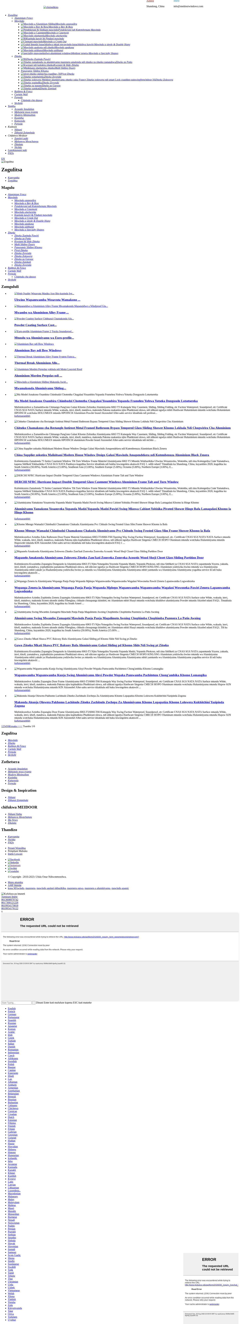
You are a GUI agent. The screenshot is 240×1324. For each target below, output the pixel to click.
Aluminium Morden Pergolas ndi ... (38, 375)
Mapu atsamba (15, 882)
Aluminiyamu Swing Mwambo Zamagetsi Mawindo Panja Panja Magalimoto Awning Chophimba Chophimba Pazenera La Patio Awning (107, 618)
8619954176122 (9, 908)
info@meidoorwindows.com (188, 6)
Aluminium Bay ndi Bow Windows (37, 350)
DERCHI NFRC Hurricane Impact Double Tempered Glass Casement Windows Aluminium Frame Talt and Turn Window (96, 482)
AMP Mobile (14, 885)
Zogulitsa (12, 180)
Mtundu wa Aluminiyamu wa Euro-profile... (44, 337)
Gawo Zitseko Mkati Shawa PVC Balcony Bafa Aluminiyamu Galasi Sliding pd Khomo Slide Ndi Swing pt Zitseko (91, 645)
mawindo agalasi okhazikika (51, 888)
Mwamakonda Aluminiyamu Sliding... (40, 388)
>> (20, 726)
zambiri (26, 416)
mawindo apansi (120, 888)
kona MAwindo (16, 888)
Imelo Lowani (15, 854)
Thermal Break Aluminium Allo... (37, 363)
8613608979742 (9, 899)
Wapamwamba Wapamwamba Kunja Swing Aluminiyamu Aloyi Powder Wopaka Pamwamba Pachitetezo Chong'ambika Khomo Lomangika (110, 675)
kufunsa (18, 416)
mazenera (30, 888)
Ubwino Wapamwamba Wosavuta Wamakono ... (47, 299)
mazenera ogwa (75, 888)
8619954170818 (9, 905)
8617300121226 (9, 902)
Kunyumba (13, 177)
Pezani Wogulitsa (17, 848)
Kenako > (14, 726)
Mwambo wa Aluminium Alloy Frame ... (41, 312)
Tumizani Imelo (9, 896)
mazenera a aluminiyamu (97, 888)
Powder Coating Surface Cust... (35, 325)
